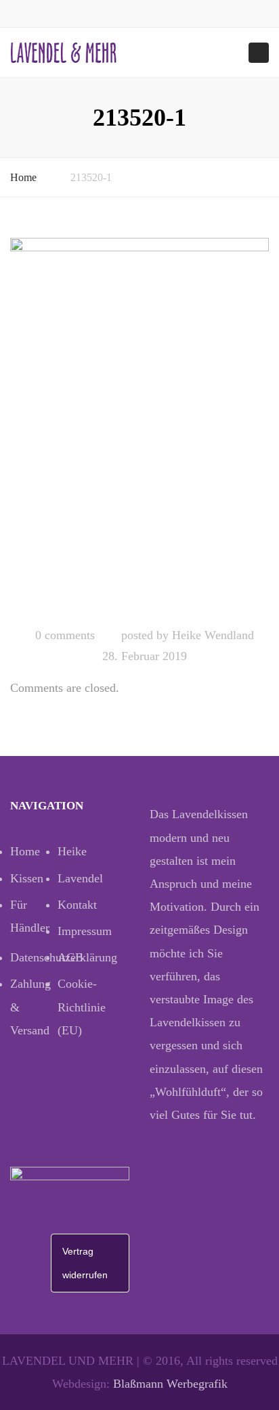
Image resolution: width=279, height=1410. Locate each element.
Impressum (81, 931)
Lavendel (80, 878)
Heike (72, 851)
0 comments (65, 635)
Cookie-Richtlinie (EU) (81, 1006)
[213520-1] (139, 426)
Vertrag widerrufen (85, 1263)
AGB (70, 957)
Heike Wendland (213, 635)
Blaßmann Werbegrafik (170, 1383)
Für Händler (29, 916)
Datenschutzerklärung (34, 957)
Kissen (26, 878)
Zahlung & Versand (30, 1006)
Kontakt (77, 904)
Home (23, 177)
